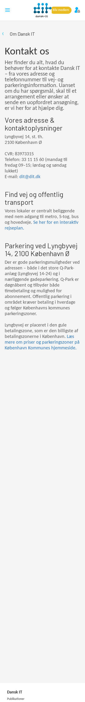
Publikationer (16, 699)
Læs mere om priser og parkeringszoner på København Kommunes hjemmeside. (42, 342)
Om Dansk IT (22, 34)
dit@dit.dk (29, 177)
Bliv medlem (61, 10)
